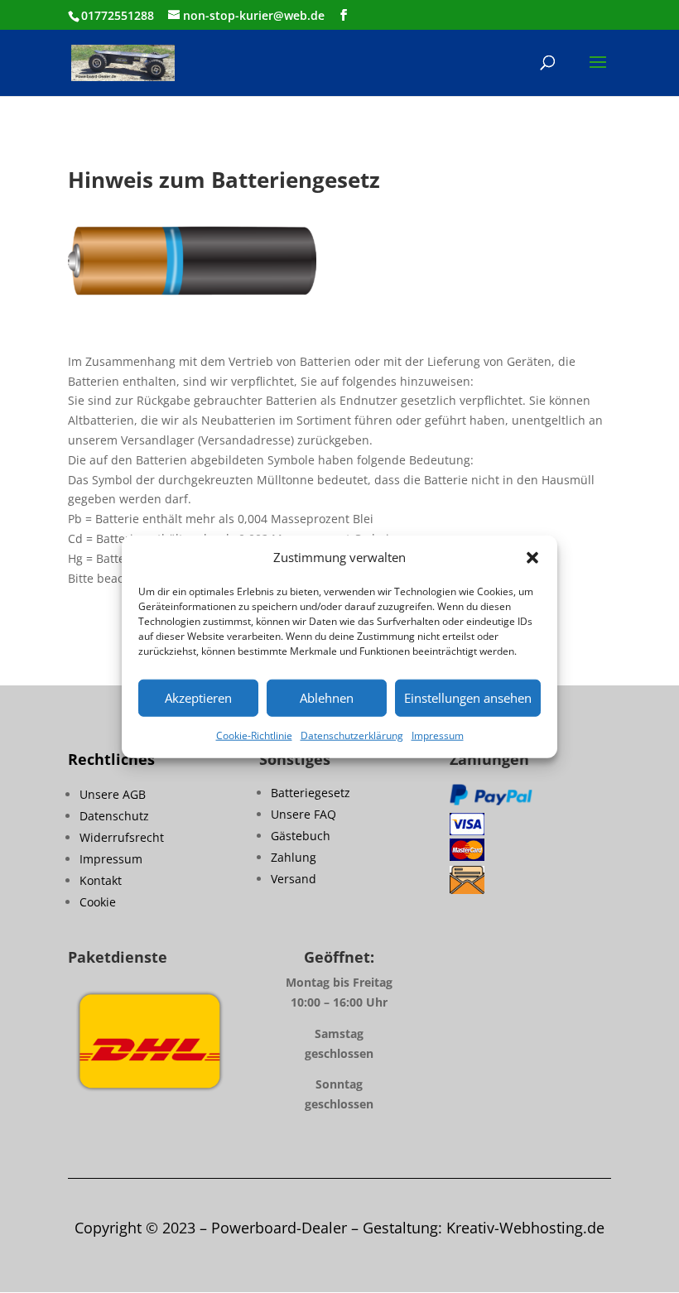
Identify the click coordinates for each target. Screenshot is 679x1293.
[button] (532, 558)
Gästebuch (300, 836)
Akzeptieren (198, 698)
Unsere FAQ (303, 814)
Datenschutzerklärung (352, 735)
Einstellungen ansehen (468, 698)
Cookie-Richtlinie (254, 735)
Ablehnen (327, 698)
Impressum (438, 735)
